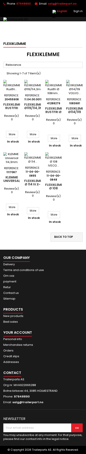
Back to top (66, 237)
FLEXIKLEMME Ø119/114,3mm (35, 106)
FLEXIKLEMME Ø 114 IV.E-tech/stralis (35, 184)
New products (13, 316)
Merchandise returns (18, 345)
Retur (7, 287)
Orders (8, 350)
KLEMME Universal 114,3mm (11, 181)
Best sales (10, 322)
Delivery (9, 264)
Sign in (78, 11)
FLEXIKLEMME (14, 43)
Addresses (11, 362)
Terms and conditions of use (23, 270)
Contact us (11, 293)
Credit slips (11, 356)
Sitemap (9, 299)
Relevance (43, 65)
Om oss (8, 276)
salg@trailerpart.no (62, 3)
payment (9, 281)
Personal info (12, 339)
